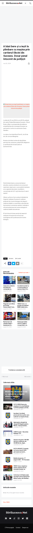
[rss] (27, 518)
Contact (18, 527)
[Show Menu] (3, 3)
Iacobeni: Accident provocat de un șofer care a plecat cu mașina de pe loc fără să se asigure (21, 415)
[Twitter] (13, 263)
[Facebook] (9, 263)
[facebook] (6, 518)
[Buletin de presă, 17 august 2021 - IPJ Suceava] (7, 460)
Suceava (11, 258)
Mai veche (27, 376)
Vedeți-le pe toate (23, 272)
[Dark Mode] (25, 3)
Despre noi (25, 527)
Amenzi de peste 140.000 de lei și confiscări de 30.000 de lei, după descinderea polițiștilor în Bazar (21, 441)
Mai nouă (5, 376)
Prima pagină (10, 527)
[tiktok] (14, 518)
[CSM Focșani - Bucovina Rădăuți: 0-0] (7, 434)
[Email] (17, 263)
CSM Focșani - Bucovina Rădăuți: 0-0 (21, 432)
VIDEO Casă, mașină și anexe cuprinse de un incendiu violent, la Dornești (20, 467)
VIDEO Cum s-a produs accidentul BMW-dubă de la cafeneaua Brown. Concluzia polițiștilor (23, 305)
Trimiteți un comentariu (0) (16, 370)
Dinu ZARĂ (6, 502)
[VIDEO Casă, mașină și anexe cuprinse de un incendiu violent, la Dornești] (7, 468)
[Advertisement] (16, 24)
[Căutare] (30, 3)
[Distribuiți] (28, 63)
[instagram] (18, 518)
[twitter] (22, 518)
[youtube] (10, 518)
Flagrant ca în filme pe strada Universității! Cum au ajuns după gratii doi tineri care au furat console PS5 (9, 305)
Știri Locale (18, 258)
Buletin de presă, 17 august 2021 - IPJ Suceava (21, 458)
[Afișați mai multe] (21, 263)
